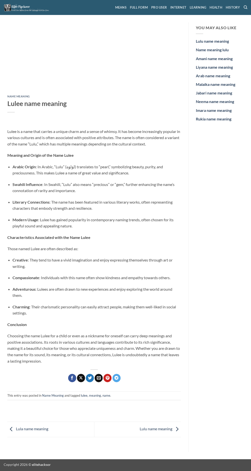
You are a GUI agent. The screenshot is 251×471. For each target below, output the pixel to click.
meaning (95, 395)
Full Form (139, 7)
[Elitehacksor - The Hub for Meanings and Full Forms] (28, 7)
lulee (84, 395)
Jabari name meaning (214, 93)
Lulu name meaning (156, 429)
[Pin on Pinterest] (107, 378)
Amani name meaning (214, 58)
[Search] (245, 7)
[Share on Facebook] (72, 378)
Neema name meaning (215, 101)
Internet (178, 7)
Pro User (159, 7)
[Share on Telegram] (117, 378)
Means (120, 7)
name (106, 395)
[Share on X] (81, 378)
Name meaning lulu (212, 49)
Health (216, 7)
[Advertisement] (94, 58)
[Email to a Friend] (99, 378)
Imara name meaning (214, 110)
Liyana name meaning (214, 67)
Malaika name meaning (215, 84)
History (233, 7)
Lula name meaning (31, 429)
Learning (198, 7)
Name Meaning (18, 96)
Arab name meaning (213, 75)
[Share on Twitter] (90, 378)
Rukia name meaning (213, 119)
